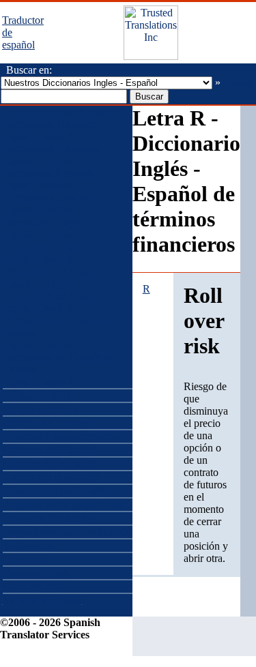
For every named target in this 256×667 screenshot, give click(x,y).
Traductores (28, 545)
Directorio (24, 559)
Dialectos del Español (49, 450)
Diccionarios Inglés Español (63, 111)
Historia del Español (46, 422)
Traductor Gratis (38, 572)
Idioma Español (36, 395)
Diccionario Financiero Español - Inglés (52, 154)
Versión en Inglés (42, 600)
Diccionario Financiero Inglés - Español (52, 130)
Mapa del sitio (33, 586)
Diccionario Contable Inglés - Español (49, 179)
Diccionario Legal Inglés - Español (42, 253)
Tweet (240, 83)
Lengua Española (40, 409)
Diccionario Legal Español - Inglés (42, 228)
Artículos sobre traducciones (64, 504)
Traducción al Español (51, 477)
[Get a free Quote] (151, 56)
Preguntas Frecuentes (48, 518)
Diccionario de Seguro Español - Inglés (51, 277)
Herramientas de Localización (67, 531)
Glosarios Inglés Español (56, 490)
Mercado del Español (48, 463)
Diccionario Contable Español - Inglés (49, 204)
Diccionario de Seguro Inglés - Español (51, 302)
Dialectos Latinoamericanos (62, 436)
